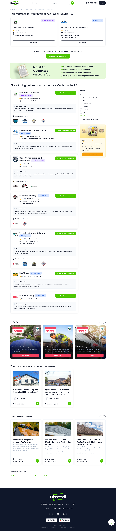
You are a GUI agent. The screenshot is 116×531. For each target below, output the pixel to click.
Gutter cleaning (16, 476)
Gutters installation (42, 476)
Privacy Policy (62, 525)
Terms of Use (54, 525)
